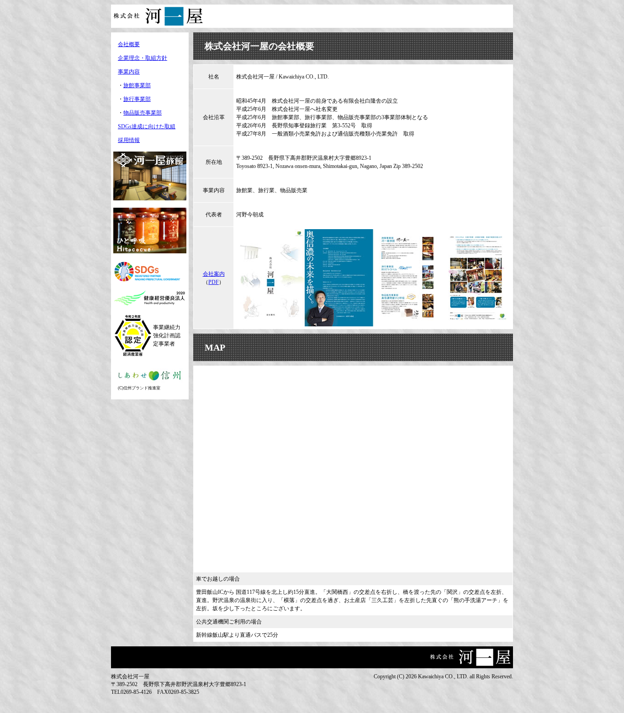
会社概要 (129, 44)
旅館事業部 (137, 85)
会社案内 (214, 274)
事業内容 (129, 71)
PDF (213, 282)
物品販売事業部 (142, 113)
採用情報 (129, 140)
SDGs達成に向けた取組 (146, 126)
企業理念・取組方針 (142, 58)
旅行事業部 (137, 99)
